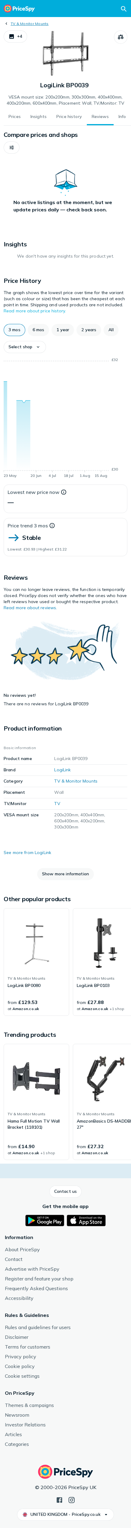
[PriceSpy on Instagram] (71, 1499)
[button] (15, 36)
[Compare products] (120, 37)
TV (57, 803)
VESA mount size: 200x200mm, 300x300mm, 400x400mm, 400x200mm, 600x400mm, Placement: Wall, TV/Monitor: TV (65, 100)
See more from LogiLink (27, 852)
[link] (36, 962)
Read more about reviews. (30, 607)
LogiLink (62, 770)
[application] (65, 419)
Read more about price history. (35, 311)
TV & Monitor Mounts (30, 23)
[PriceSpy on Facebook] (59, 1499)
